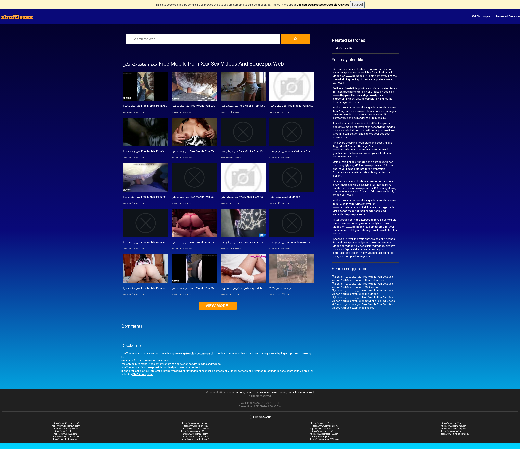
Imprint (487, 16)
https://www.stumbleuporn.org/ (454, 434)
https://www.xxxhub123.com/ (195, 428)
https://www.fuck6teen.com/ (324, 426)
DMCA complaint (142, 374)
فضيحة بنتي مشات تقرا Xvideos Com (290, 151)
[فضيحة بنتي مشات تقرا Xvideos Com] (291, 145)
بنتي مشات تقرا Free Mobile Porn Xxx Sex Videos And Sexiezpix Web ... (263, 151)
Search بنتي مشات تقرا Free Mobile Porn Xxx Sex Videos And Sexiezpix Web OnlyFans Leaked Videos (363, 299)
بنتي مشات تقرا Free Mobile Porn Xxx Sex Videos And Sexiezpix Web (164, 105)
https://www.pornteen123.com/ (324, 434)
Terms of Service (507, 16)
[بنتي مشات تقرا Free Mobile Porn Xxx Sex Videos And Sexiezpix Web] (145, 99)
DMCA (475, 16)
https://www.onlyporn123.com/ (324, 439)
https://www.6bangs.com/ (66, 428)
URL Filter (293, 392)
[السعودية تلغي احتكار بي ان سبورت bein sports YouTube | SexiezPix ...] (243, 282)
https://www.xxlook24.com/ (195, 436)
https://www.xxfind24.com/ (195, 434)
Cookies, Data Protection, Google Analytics (323, 4)
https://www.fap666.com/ (66, 434)
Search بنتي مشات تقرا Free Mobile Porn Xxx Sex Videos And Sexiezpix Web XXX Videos (362, 285)
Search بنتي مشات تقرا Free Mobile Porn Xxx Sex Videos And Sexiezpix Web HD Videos (362, 292)
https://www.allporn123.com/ (324, 436)
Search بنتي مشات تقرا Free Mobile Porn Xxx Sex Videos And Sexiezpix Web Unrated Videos (362, 278)
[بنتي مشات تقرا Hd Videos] (291, 190)
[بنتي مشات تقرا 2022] (291, 282)
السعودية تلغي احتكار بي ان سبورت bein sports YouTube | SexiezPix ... (261, 288)
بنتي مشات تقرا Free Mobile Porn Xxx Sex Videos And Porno (159, 288)
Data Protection (276, 392)
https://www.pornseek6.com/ (324, 431)
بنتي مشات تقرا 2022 (281, 288)
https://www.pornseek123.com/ (325, 428)
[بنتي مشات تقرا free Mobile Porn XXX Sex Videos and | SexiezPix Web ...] (243, 190)
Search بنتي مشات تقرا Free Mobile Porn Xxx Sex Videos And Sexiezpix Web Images (362, 306)
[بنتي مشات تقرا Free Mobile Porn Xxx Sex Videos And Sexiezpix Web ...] (243, 145)
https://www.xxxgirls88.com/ (195, 439)
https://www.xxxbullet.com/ (195, 426)
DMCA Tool (307, 392)
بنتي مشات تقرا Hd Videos (284, 197)
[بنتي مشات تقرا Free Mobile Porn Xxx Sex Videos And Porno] (145, 282)
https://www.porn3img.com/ (454, 428)
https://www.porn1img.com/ (454, 423)
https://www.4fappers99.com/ (66, 426)
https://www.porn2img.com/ (454, 426)
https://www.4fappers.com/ (66, 423)
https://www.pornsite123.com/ (65, 436)
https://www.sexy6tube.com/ (324, 423)
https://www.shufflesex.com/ (65, 439)
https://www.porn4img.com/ (454, 431)
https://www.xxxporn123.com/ (195, 431)
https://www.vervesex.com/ (195, 423)
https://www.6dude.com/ (65, 431)
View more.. (218, 306)
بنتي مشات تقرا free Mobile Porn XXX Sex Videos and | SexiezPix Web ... (264, 197)
